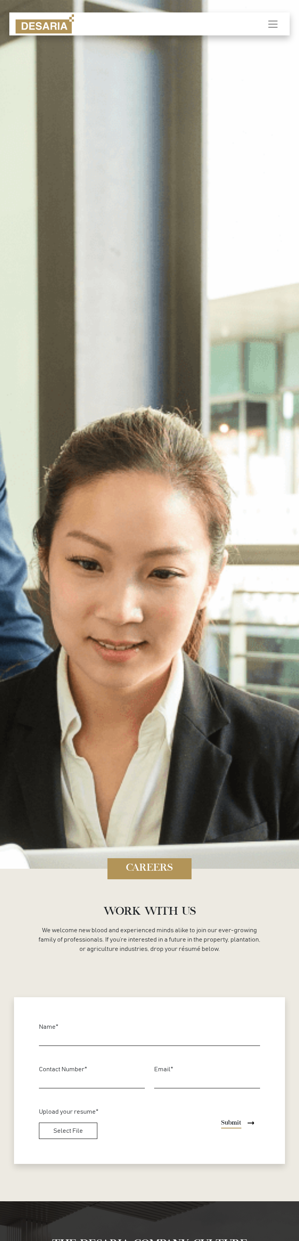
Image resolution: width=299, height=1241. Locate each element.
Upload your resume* (68, 1112)
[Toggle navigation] (272, 23)
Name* (48, 1027)
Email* (163, 1069)
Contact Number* (63, 1069)
